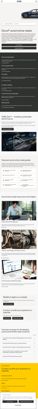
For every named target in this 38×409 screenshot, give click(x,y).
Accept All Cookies (10, 401)
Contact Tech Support (17, 318)
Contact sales (7, 318)
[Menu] (36, 1)
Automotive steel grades (6, 71)
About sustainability (6, 99)
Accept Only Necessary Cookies (26, 401)
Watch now (4, 227)
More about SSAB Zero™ (8, 129)
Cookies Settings (18, 405)
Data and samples (5, 286)
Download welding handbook (7, 90)
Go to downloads (5, 380)
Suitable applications (19, 48)
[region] (18, 400)
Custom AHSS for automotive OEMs (8, 107)
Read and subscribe (6, 257)
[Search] (2, 1)
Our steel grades (19, 45)
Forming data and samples (7, 80)
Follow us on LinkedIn (8, 304)
